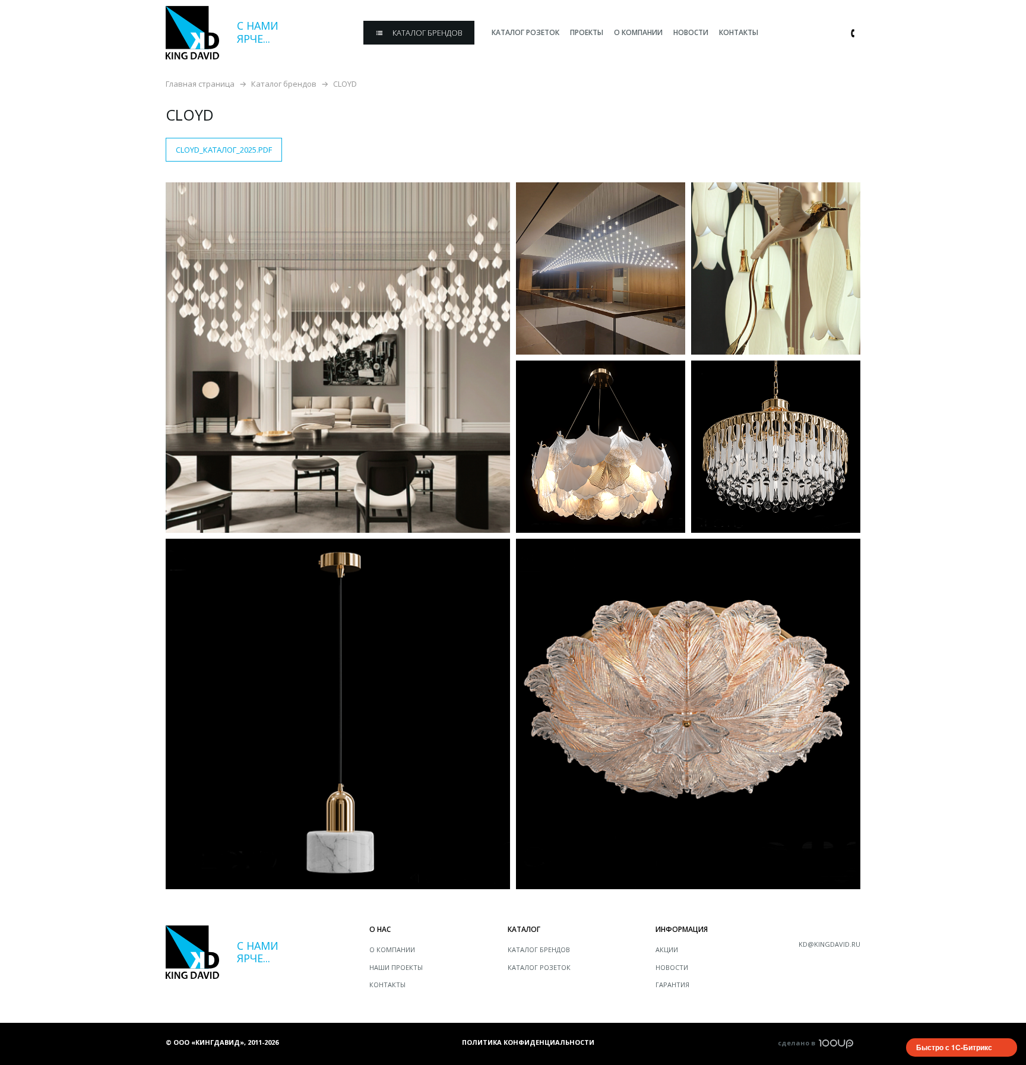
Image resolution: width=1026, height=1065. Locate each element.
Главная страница (200, 83)
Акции (667, 949)
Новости (672, 967)
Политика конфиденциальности (528, 1042)
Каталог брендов (283, 83)
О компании (392, 949)
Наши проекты (396, 967)
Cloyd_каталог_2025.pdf (224, 149)
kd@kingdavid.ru (829, 944)
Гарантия (672, 984)
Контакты (387, 984)
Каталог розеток (539, 967)
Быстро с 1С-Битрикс (954, 1047)
